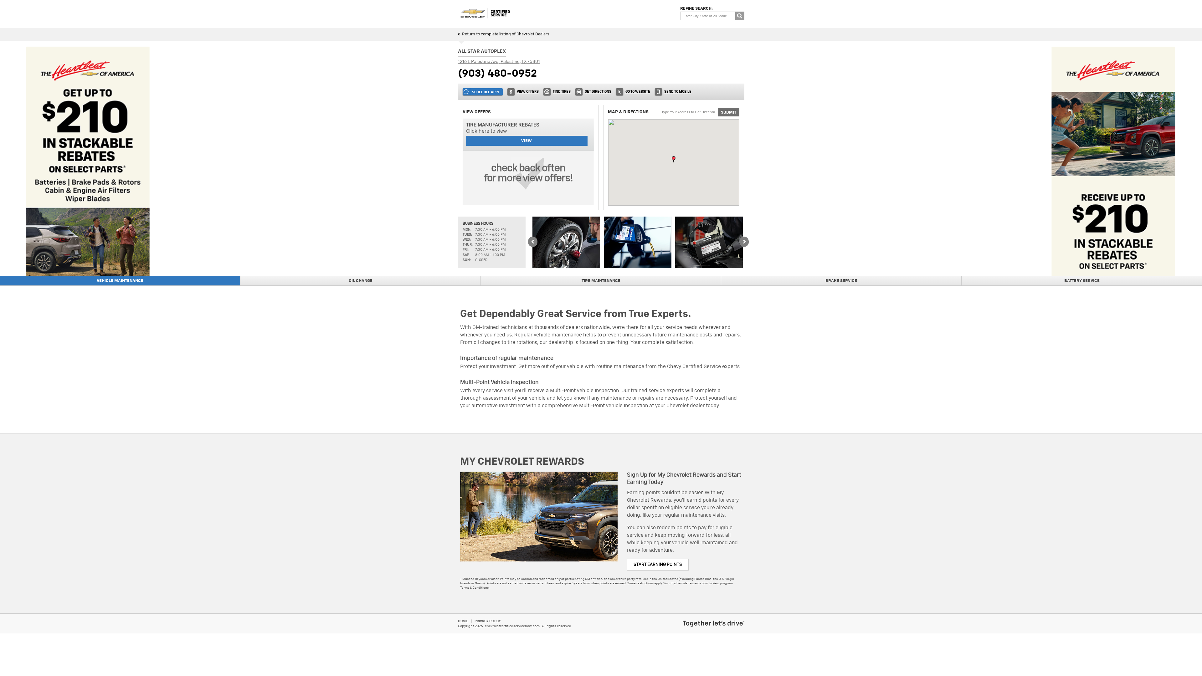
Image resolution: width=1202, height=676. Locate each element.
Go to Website (637, 91)
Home (463, 621)
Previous (532, 242)
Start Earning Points (658, 564)
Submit (728, 112)
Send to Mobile (677, 91)
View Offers (528, 91)
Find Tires (562, 91)
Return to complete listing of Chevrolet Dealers (505, 34)
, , (499, 61)
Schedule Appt (486, 92)
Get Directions (598, 91)
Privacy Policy (488, 621)
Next (744, 242)
